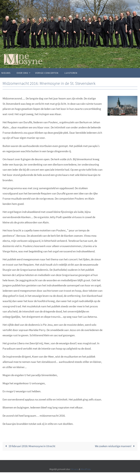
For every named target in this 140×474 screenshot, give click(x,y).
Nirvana (74, 469)
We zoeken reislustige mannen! (113, 446)
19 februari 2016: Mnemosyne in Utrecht (31, 446)
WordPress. (86, 469)
